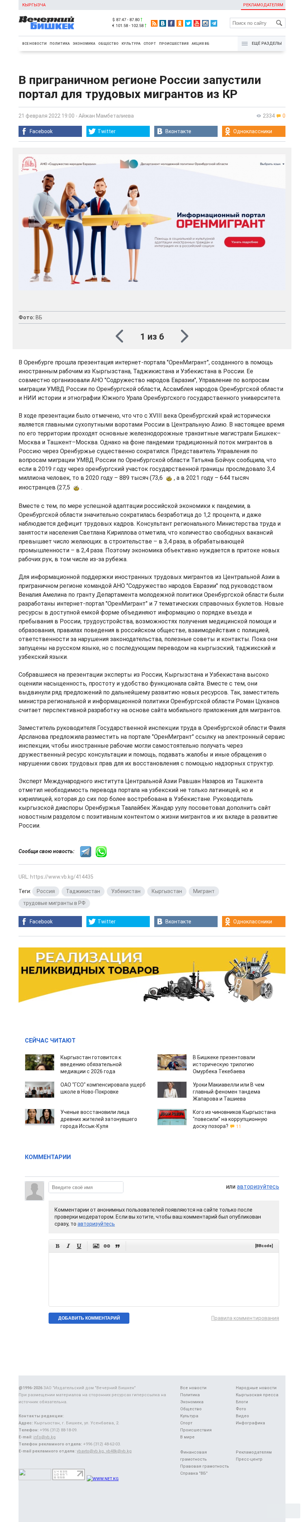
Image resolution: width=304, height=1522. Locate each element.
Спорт (149, 44)
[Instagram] (205, 23)
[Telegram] (214, 23)
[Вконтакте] (162, 23)
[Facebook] (171, 23)
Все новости (34, 44)
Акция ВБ (200, 44)
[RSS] (154, 23)
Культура (131, 44)
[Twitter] (188, 23)
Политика (60, 44)
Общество (108, 44)
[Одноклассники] (179, 23)
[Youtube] (197, 23)
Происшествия (174, 44)
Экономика (84, 44)
